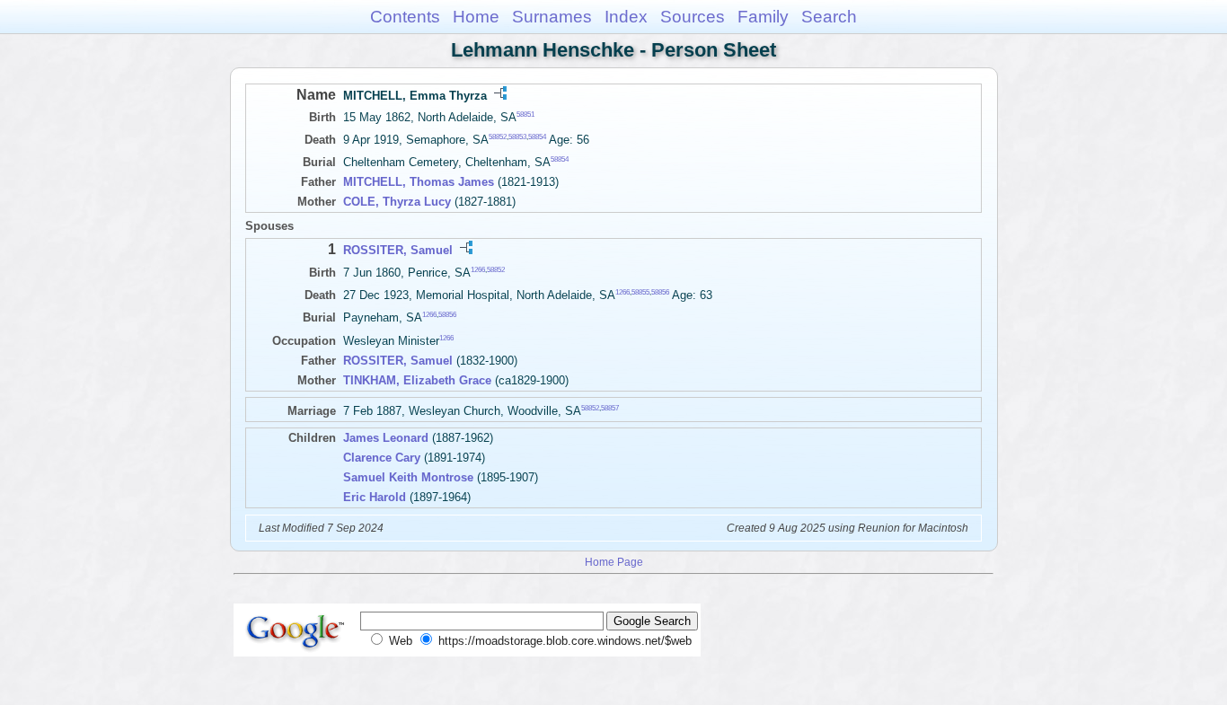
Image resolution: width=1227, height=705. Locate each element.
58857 (610, 407)
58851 (525, 114)
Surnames (552, 16)
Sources (692, 16)
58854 (537, 137)
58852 (498, 137)
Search (829, 16)
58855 (640, 292)
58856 (660, 292)
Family (763, 16)
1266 (478, 269)
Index (626, 16)
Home (476, 16)
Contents (405, 16)
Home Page (614, 562)
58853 (517, 137)
